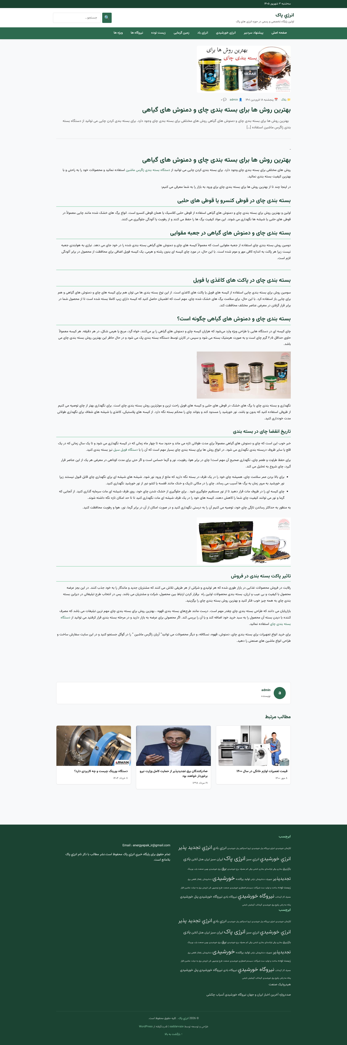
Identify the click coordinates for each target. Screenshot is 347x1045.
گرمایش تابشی (248, 905)
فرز (209, 888)
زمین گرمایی (181, 32)
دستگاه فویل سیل (125, 450)
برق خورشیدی (215, 869)
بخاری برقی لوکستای (273, 869)
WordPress (146, 1026)
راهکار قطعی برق (195, 879)
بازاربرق (287, 869)
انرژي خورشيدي (275, 859)
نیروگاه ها (137, 32)
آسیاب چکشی (215, 994)
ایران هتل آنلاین (200, 859)
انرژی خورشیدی (226, 32)
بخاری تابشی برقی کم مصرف (252, 869)
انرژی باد (202, 32)
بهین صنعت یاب (201, 869)
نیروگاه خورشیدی (210, 896)
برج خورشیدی (233, 869)
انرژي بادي (220, 848)
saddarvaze (176, 1026)
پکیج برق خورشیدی (271, 905)
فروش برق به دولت (199, 888)
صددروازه (285, 994)
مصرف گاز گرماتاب (283, 897)
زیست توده (158, 32)
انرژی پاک (234, 858)
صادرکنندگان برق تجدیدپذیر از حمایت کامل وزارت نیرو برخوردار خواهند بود (174, 774)
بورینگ (190, 869)
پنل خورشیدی (189, 896)
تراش (253, 879)
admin (234, 100)
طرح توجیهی (217, 888)
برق (224, 869)
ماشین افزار (185, 888)
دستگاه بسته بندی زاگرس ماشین (148, 170)
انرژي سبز (252, 859)
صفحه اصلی (279, 32)
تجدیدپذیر (282, 878)
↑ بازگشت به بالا (174, 1034)
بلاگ (283, 100)
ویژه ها (118, 32)
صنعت (226, 888)
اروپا (249, 848)
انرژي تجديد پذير (195, 847)
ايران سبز (216, 859)
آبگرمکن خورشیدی (283, 848)
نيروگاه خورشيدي (256, 896)
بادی (187, 859)
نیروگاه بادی (230, 897)
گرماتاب (258, 905)
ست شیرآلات (259, 888)
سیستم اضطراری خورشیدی (241, 888)
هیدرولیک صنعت (280, 984)
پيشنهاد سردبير (253, 32)
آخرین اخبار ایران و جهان (263, 994)
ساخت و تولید (271, 888)
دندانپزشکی (207, 879)
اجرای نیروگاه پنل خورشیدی (263, 848)
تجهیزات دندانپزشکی (264, 879)
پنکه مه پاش (285, 905)
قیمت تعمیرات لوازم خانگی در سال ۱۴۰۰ (262, 771)
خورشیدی (223, 878)
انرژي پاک (285, 15)
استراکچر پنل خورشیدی (237, 848)
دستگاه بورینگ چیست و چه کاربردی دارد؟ (101, 771)
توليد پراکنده (243, 879)
